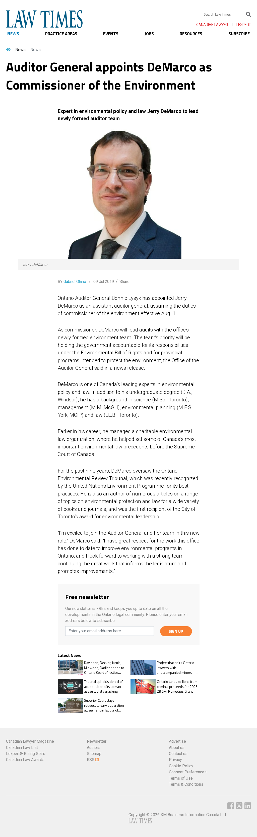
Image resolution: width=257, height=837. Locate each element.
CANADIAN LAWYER (212, 25)
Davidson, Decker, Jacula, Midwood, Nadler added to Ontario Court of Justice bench (104, 667)
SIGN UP (176, 631)
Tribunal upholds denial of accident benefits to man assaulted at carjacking (103, 686)
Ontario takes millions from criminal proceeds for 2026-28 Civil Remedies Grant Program (178, 686)
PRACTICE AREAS (61, 33)
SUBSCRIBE (239, 33)
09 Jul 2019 (103, 281)
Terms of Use (181, 778)
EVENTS (110, 33)
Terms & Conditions (186, 784)
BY (72, 281)
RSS (91, 759)
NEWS (13, 33)
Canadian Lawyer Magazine (30, 741)
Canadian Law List (22, 747)
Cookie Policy (181, 766)
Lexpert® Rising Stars (25, 753)
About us (176, 747)
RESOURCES (191, 33)
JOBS (149, 33)
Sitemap (94, 753)
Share (124, 281)
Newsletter (96, 741)
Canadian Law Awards (25, 759)
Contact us (178, 753)
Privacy (175, 759)
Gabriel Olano (74, 281)
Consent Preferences (188, 772)
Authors (93, 747)
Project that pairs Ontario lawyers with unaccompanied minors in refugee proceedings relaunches (176, 667)
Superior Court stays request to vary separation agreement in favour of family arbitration (104, 705)
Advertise (177, 741)
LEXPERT (243, 25)
